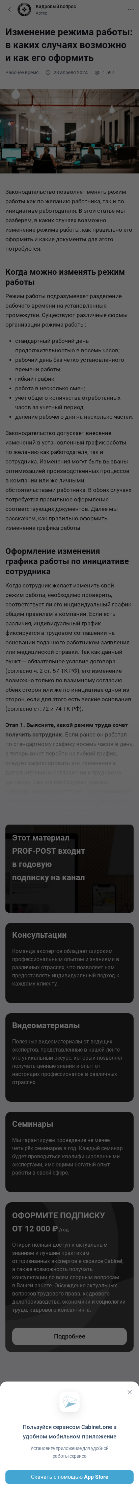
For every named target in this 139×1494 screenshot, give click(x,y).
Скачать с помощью (69, 1477)
